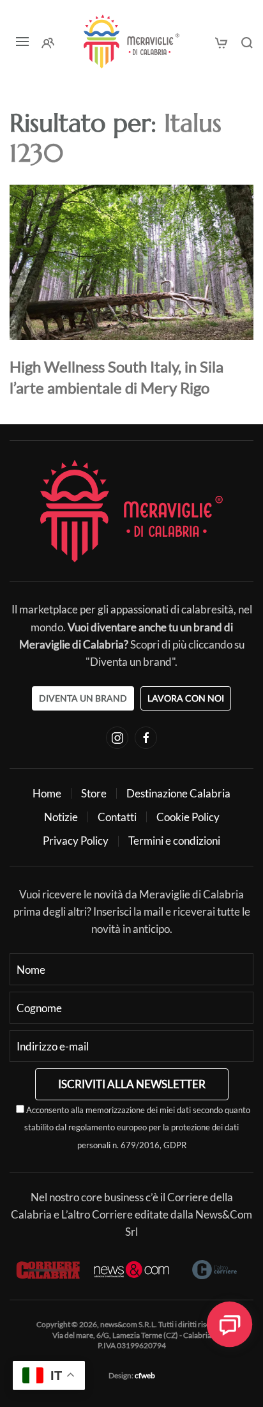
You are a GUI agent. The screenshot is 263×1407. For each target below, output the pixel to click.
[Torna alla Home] (131, 41)
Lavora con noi (185, 698)
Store (94, 793)
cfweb (145, 1375)
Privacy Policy (76, 840)
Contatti (117, 817)
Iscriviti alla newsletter (132, 1084)
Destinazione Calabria (178, 793)
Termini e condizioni (174, 840)
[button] (22, 41)
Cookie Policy (188, 817)
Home (47, 793)
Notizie (61, 817)
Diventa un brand (83, 698)
